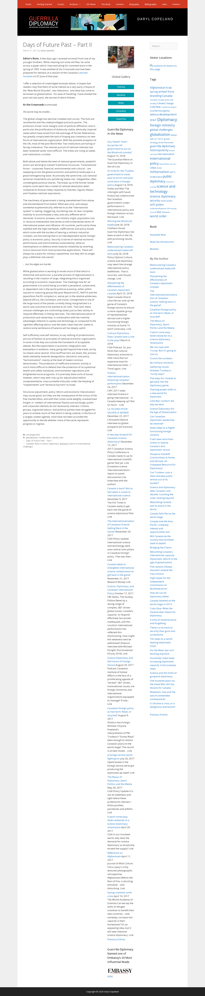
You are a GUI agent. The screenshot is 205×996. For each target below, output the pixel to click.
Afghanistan (157, 87)
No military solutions (161, 362)
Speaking (121, 94)
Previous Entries (116, 939)
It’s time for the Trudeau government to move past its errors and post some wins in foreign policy (120, 177)
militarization (159, 172)
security (155, 200)
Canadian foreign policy (159, 100)
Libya (153, 167)
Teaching (121, 86)
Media (121, 102)
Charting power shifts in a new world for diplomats (163, 393)
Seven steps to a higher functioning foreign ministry (162, 431)
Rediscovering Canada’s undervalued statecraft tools (120, 250)
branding (155, 96)
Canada (167, 96)
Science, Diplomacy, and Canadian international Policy (120, 590)
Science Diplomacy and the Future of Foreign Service (120, 661)
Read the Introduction (162, 241)
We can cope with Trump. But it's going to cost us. (163, 350)
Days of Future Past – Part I (39, 440)
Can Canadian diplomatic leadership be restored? (162, 420)
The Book (105, 4)
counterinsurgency (160, 110)
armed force (166, 91)
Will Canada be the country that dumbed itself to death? (162, 540)
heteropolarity (159, 150)
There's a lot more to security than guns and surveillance (162, 631)
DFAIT (153, 120)
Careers (120, 4)
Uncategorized (33, 434)
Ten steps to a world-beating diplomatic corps (161, 642)
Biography (134, 4)
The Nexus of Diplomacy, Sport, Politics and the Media (119, 780)
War (159, 212)
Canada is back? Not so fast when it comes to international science (120, 492)
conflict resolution (169, 107)
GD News (91, 4)
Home (28, 4)
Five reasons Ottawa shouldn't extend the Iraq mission (161, 570)
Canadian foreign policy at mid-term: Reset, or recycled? (120, 712)
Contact (176, 4)
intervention (164, 164)
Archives (74, 4)
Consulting (121, 110)
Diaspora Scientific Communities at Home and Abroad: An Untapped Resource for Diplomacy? (163, 461)
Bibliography (150, 4)
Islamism (173, 164)
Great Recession (165, 142)
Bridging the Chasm (161, 547)
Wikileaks (166, 212)
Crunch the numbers (161, 358)
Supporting (121, 118)
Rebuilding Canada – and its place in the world (161, 506)
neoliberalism (45, 437)
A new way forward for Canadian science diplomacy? (119, 438)
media (159, 168)
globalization (32, 437)
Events (60, 4)
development (168, 114)
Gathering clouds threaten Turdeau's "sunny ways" (160, 370)
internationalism (165, 154)
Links (164, 4)
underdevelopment (158, 208)
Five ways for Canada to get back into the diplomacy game (163, 382)
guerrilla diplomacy (162, 146)
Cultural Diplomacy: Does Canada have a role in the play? (120, 337)
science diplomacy (163, 196)
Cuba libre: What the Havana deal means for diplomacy (163, 612)
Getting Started (44, 4)
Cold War (155, 106)
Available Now (158, 234)
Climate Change (165, 103)
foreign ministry (162, 125)
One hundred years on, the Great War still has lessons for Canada (162, 684)
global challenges (161, 130)
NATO (172, 172)
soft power (157, 204)
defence (154, 114)
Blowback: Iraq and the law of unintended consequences (162, 695)
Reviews (154, 248)
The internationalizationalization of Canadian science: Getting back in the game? (163, 298)
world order (58, 437)
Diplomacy (167, 119)
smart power (167, 200)
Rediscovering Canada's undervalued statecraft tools (163, 268)
